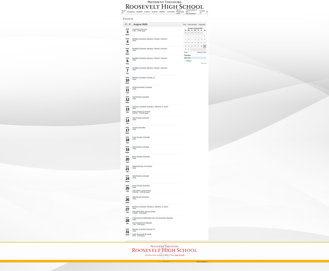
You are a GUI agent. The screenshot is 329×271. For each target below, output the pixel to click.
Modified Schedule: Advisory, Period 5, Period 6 (149, 58)
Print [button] (184, 24)
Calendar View (201, 52)
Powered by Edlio (164, 261)
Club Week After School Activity (143, 211)
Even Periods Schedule (141, 137)
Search (207, 11)
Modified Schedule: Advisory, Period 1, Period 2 (149, 39)
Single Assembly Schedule (142, 87)
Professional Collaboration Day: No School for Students (152, 218)
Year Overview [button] (192, 24)
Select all (203, 63)
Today (186, 52)
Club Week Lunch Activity (141, 190)
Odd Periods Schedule (140, 97)
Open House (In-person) (141, 111)
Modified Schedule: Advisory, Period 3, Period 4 (149, 48)
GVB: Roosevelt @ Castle (141, 234)
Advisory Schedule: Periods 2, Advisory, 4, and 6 (150, 106)
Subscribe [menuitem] (202, 24)
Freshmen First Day (139, 29)
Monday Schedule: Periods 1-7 (143, 77)
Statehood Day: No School (142, 166)
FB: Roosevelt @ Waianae (142, 223)
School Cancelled (138, 127)
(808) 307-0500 (179, 255)
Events (188, 58)
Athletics (188, 61)
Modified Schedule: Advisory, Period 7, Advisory (149, 68)
